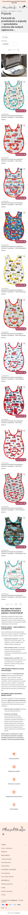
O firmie (3, 894)
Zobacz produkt (19, 110)
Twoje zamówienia (6, 859)
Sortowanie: (4, 40)
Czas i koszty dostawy (7, 876)
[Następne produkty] (16, 604)
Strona (9, 49)
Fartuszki (19, 11)
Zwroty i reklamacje (6, 848)
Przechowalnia (5, 866)
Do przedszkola (12, 11)
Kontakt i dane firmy (6, 891)
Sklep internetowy (13, 913)
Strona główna (4, 11)
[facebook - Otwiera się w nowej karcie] (3, 834)
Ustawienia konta (6, 862)
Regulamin (4, 851)
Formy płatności (5, 873)
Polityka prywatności (7, 884)
